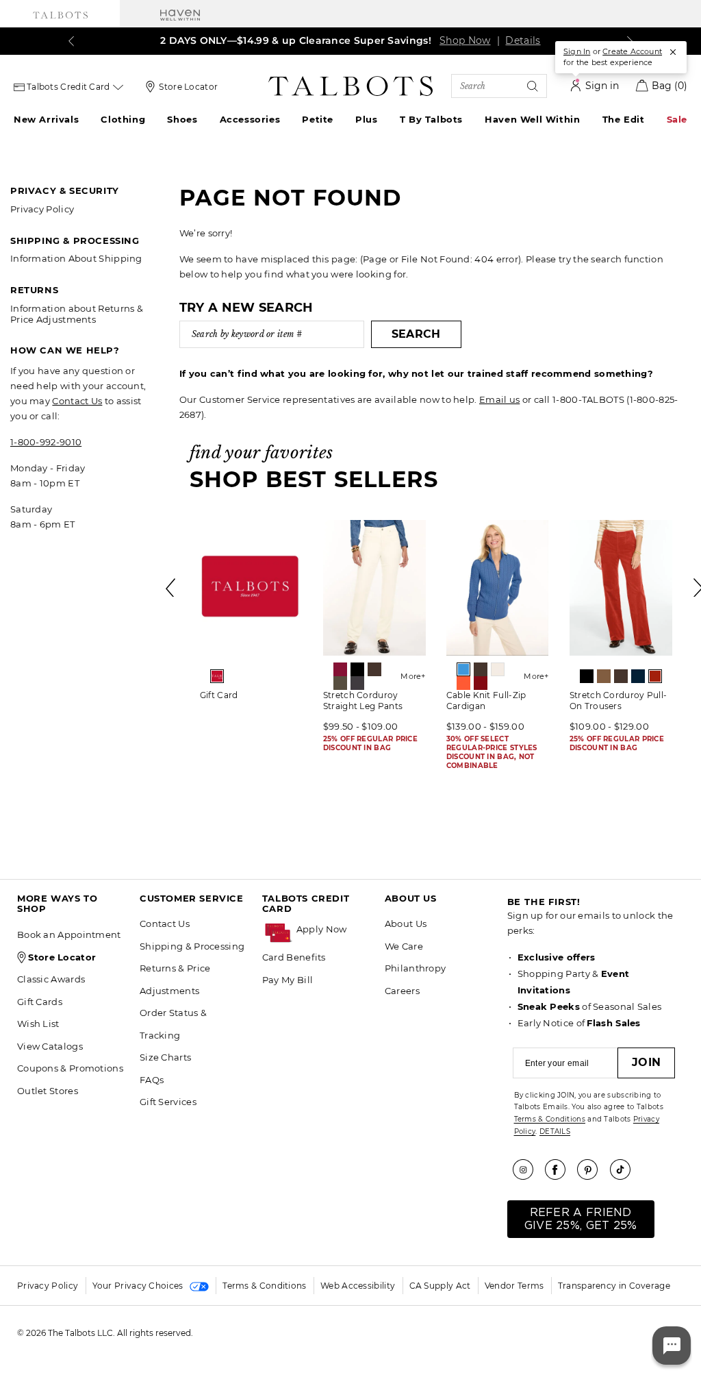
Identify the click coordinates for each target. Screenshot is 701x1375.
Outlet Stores (47, 1090)
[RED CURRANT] (655, 676)
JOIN (646, 1062)
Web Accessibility (357, 1285)
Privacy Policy (42, 208)
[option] (251, 615)
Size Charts (165, 1057)
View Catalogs (50, 1046)
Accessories (250, 119)
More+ (413, 676)
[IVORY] (498, 669)
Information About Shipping (76, 258)
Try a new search (246, 307)
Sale (677, 119)
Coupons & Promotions (70, 1068)
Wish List (38, 1023)
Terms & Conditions (549, 1119)
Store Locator (188, 87)
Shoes (182, 119)
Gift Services (168, 1101)
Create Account (632, 51)
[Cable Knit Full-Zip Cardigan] (497, 588)
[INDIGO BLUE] (638, 676)
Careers (402, 990)
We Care (404, 946)
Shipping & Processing (192, 946)
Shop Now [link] (452, 40)
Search (416, 333)
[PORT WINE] (480, 683)
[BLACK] (357, 669)
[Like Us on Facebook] (560, 1169)
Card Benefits (294, 957)
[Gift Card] (251, 588)
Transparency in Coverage (614, 1285)
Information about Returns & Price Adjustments (76, 314)
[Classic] (217, 676)
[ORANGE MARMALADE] (463, 683)
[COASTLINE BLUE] (463, 669)
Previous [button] (171, 588)
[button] (333, 929)
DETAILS (554, 1131)
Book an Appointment (69, 934)
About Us (405, 923)
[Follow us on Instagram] (528, 1169)
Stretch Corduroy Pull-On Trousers (618, 700)
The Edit (623, 119)
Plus (366, 119)
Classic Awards (51, 979)
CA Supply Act (440, 1285)
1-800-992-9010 (45, 441)
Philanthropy (415, 968)
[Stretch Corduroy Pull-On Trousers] (621, 588)
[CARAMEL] (604, 676)
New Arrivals (46, 119)
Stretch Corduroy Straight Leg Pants (363, 700)
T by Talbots (431, 119)
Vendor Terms (514, 1285)
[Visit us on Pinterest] (592, 1169)
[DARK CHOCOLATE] (374, 669)
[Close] (673, 52)
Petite (317, 119)
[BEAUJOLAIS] (340, 669)
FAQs (152, 1079)
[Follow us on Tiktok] (625, 1169)
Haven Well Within (532, 119)
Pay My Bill (287, 979)
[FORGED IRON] (357, 683)
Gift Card (219, 695)
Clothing (123, 119)
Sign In (576, 51)
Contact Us (77, 400)
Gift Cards (39, 1001)
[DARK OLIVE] (340, 683)
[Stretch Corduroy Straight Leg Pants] (374, 588)
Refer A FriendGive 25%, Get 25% (580, 1219)
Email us (499, 399)
